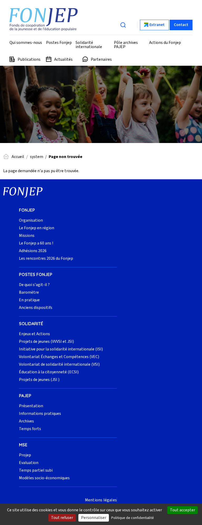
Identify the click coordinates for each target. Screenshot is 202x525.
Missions (26, 235)
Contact (181, 25)
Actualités (63, 59)
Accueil (18, 157)
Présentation (31, 406)
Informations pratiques (40, 413)
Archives (26, 421)
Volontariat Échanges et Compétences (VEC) (59, 357)
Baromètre (29, 292)
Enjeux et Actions (34, 334)
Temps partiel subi (36, 470)
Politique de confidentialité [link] (132, 518)
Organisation (31, 220)
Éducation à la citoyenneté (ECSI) (49, 372)
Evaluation (28, 463)
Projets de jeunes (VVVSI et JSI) (46, 341)
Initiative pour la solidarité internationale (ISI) (61, 349)
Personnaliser (93, 518)
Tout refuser (62, 518)
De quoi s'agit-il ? (34, 285)
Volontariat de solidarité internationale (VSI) (59, 364)
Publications (29, 59)
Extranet (157, 25)
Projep (25, 455)
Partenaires (101, 59)
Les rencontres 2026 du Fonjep (46, 258)
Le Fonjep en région (36, 228)
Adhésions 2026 (33, 251)
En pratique (29, 300)
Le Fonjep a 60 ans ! (36, 243)
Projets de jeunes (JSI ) (39, 380)
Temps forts (30, 429)
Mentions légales (101, 500)
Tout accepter (182, 510)
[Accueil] (43, 19)
